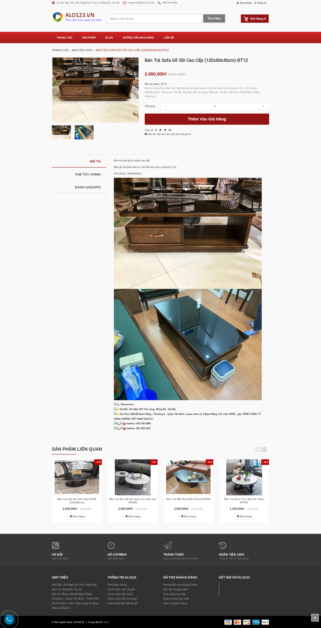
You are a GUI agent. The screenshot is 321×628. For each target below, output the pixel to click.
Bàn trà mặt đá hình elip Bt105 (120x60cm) (76, 501)
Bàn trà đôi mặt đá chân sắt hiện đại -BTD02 (132, 501)
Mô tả (95, 161)
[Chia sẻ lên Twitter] (160, 130)
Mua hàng (78, 516)
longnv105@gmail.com (141, 2)
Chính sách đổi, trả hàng (122, 598)
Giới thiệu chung (117, 584)
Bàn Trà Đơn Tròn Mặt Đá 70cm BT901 (244, 501)
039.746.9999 (170, 2)
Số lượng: (150, 106)
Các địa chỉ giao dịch (175, 589)
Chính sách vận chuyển (121, 589)
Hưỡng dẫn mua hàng (138, 37)
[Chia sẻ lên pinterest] (165, 130)
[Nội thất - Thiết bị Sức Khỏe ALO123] (77, 16)
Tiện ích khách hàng (175, 603)
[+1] (170, 130)
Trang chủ (64, 37)
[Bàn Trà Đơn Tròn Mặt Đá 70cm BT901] (244, 477)
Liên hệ (169, 37)
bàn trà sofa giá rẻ (181, 134)
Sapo (106, 622)
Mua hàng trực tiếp (174, 593)
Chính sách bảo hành (120, 593)
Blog (109, 37)
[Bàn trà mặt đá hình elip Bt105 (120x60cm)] (77, 477)
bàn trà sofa (163, 134)
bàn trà (151, 134)
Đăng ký (262, 2)
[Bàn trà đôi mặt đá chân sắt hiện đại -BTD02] (133, 477)
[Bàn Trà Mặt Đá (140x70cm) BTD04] (188, 477)
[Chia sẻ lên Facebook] (156, 130)
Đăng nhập (246, 2)
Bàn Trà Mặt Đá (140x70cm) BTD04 (188, 499)
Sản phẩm (89, 37)
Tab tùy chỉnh (88, 174)
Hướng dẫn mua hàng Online (180, 584)
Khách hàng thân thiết (176, 598)
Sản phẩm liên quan (77, 449)
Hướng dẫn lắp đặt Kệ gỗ (122, 603)
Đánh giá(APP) (88, 187)
